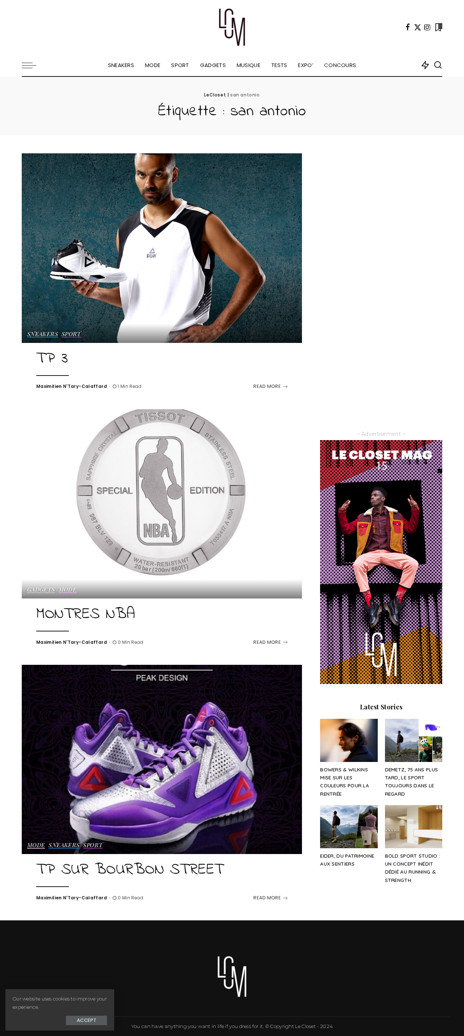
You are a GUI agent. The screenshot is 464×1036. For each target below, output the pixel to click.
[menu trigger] (33, 65)
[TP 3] (162, 248)
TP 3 (52, 359)
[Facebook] (407, 27)
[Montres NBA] (162, 503)
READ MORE (267, 386)
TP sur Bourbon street (130, 870)
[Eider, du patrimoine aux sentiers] (348, 826)
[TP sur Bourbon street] (162, 759)
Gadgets (41, 590)
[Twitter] (417, 27)
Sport (71, 334)
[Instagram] (427, 27)
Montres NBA (85, 614)
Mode (67, 590)
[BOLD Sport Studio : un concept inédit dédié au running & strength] (413, 826)
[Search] (438, 65)
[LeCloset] (232, 27)
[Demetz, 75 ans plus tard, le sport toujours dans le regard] (413, 740)
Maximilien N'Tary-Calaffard (71, 386)
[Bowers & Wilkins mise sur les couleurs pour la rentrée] (348, 740)
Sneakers (42, 334)
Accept (86, 1020)
